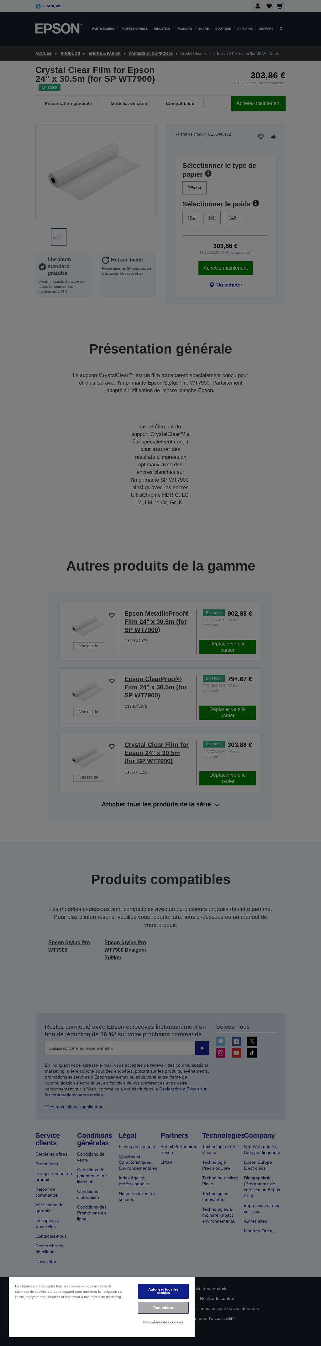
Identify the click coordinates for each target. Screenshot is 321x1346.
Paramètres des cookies (163, 1322)
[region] (102, 1307)
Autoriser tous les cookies (163, 1291)
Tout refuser (163, 1307)
